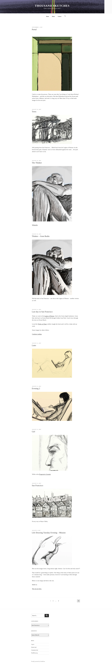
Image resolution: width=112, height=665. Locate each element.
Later (34, 345)
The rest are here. (37, 589)
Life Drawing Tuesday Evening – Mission (49, 533)
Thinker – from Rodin (40, 236)
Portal (34, 29)
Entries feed (33, 647)
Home (47, 16)
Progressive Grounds (45, 474)
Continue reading (37, 334)
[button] (65, 16)
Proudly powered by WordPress (38, 661)
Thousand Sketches (52, 5)
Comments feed (34, 650)
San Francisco (37, 485)
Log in (32, 644)
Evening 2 (36, 388)
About (53, 16)
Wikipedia (35, 225)
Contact (59, 16)
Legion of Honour (49, 316)
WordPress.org (34, 653)
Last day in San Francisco (42, 312)
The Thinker (37, 163)
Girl (33, 431)
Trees (34, 111)
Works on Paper (42, 324)
